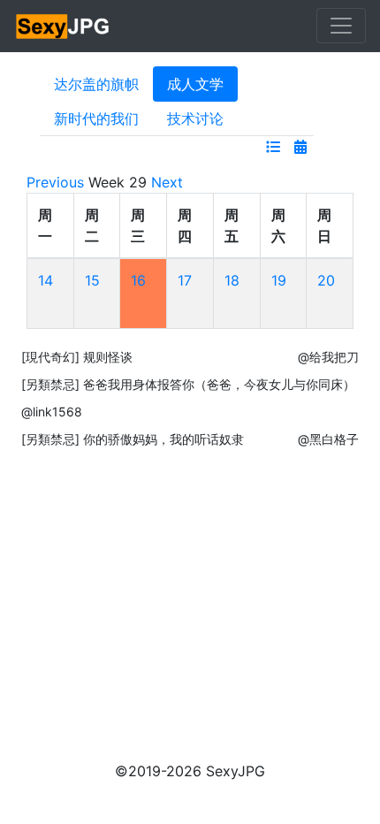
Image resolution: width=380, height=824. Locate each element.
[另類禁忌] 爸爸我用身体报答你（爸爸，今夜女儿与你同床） (188, 384)
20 (326, 280)
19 (278, 280)
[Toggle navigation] (341, 25)
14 (45, 280)
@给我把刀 (328, 356)
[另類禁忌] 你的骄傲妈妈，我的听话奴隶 (132, 438)
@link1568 (51, 411)
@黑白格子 (328, 438)
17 (185, 280)
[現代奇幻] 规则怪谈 (77, 356)
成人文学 (195, 84)
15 (92, 280)
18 (231, 280)
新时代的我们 (96, 118)
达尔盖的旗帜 (96, 84)
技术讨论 (195, 118)
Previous (55, 182)
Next (167, 182)
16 (138, 280)
